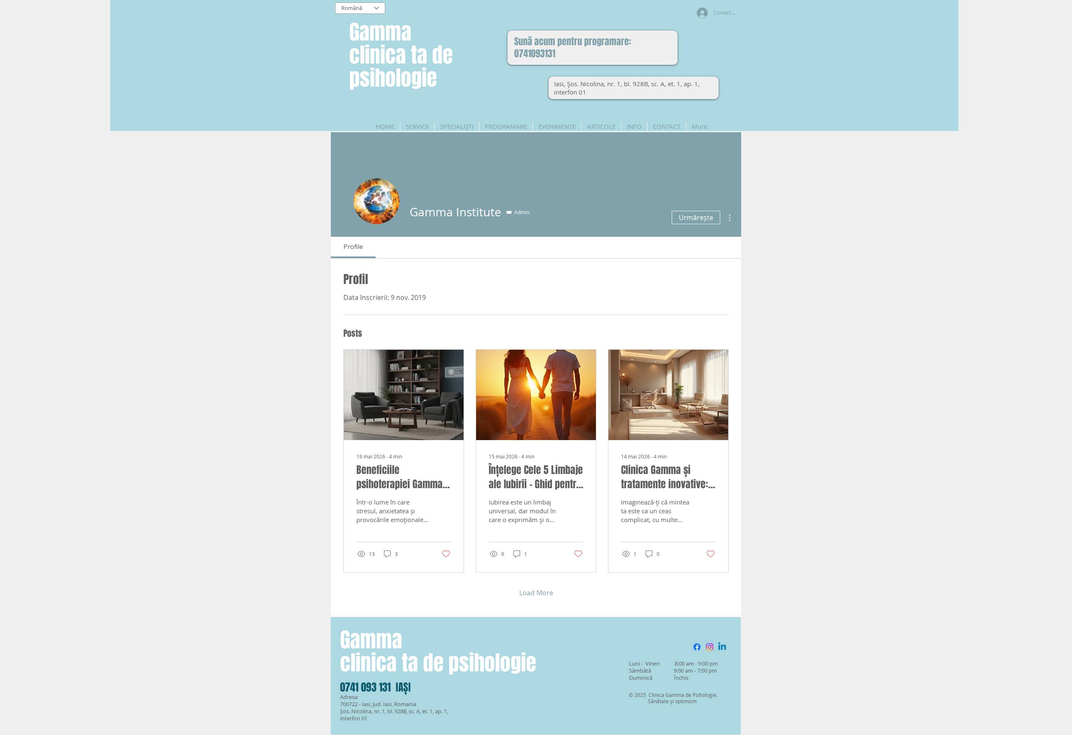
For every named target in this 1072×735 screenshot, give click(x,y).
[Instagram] (709, 647)
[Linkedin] (722, 647)
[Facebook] (697, 647)
